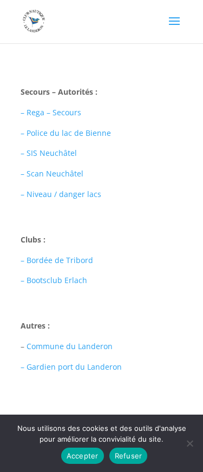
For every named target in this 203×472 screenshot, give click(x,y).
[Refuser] (189, 443)
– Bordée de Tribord (57, 260)
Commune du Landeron (70, 346)
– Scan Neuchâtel (52, 173)
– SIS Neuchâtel (49, 153)
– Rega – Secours (51, 112)
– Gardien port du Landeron (71, 367)
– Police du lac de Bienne (66, 133)
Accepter (83, 455)
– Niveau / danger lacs (61, 194)
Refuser (128, 455)
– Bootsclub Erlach (54, 280)
